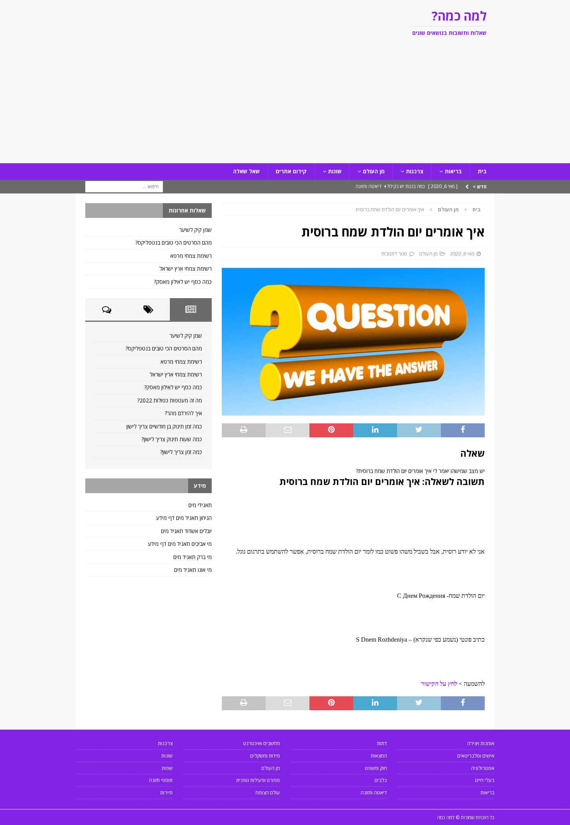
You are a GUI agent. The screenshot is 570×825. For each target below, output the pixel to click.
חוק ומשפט (376, 768)
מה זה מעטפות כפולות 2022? (169, 400)
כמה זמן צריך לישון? (181, 452)
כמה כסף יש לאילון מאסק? (183, 281)
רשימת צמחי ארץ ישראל (185, 268)
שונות (335, 171)
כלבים (381, 780)
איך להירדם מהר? (183, 413)
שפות (167, 768)
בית (482, 171)
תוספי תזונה (161, 780)
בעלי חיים (484, 780)
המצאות (379, 755)
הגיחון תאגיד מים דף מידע (184, 517)
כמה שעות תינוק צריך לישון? (172, 439)
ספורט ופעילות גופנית (258, 780)
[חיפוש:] (124, 186)
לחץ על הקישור (439, 683)
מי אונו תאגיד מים (193, 569)
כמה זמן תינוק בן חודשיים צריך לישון (164, 426)
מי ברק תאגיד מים (192, 557)
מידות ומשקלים (265, 755)
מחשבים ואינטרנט (261, 743)
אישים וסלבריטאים (475, 755)
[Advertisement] (285, 105)
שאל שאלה (246, 171)
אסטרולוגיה (482, 768)
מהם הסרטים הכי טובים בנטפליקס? (173, 242)
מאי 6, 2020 (462, 253)
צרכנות (414, 171)
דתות (382, 743)
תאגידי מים (200, 505)
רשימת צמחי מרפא (191, 255)
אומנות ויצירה (480, 743)
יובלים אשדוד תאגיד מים (186, 531)
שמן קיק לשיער (195, 229)
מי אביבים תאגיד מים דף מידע (180, 543)
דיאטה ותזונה (374, 792)
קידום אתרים (291, 171)
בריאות (453, 171)
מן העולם (374, 171)
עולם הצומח (268, 792)
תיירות (166, 792)
